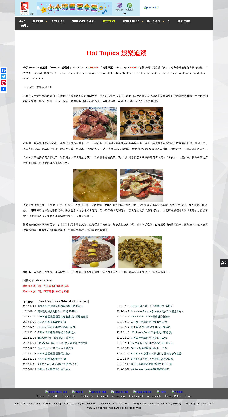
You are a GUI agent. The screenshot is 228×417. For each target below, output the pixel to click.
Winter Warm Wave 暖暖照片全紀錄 (150, 316)
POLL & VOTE (153, 21)
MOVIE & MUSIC (131, 21)
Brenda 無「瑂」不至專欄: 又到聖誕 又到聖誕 (63, 343)
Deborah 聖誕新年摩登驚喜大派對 (56, 327)
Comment (102, 396)
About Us (53, 396)
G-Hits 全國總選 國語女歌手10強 (149, 322)
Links (188, 396)
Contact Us (87, 396)
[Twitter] (4, 76)
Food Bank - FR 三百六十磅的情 (55, 348)
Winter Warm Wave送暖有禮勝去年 (150, 369)
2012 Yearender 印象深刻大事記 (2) (57, 364)
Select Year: (45, 301)
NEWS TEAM (184, 21)
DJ (169, 21)
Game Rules (69, 396)
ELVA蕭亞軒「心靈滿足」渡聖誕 (56, 337)
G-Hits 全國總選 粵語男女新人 (54, 369)
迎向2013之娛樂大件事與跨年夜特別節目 (60, 306)
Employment (136, 396)
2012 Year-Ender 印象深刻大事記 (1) (151, 332)
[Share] (4, 89)
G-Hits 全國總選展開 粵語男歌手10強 (151, 364)
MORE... (24, 25)
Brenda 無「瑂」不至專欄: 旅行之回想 (152, 358)
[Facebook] (4, 70)
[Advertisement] (116, 36)
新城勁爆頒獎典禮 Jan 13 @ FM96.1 (58, 311)
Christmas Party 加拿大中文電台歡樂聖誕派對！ (157, 311)
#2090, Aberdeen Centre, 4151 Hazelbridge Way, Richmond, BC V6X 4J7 (54, 403)
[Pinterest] (4, 83)
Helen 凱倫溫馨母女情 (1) (52, 358)
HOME (22, 21)
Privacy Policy (173, 396)
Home (40, 396)
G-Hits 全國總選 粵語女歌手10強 (149, 337)
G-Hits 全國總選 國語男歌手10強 (149, 348)
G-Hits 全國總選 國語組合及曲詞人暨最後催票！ (64, 316)
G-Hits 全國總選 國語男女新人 (54, 353)
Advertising (118, 396)
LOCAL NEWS (57, 21)
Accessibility (154, 396)
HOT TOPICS (108, 21)
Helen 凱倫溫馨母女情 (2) (52, 322)
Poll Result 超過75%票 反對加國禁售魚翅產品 (156, 353)
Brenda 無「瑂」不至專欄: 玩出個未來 (152, 343)
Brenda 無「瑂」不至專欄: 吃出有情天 (152, 306)
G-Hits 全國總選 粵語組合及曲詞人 (57, 332)
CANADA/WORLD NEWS (83, 21)
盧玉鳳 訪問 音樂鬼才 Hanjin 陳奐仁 (150, 327)
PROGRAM (37, 21)
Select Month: (68, 301)
